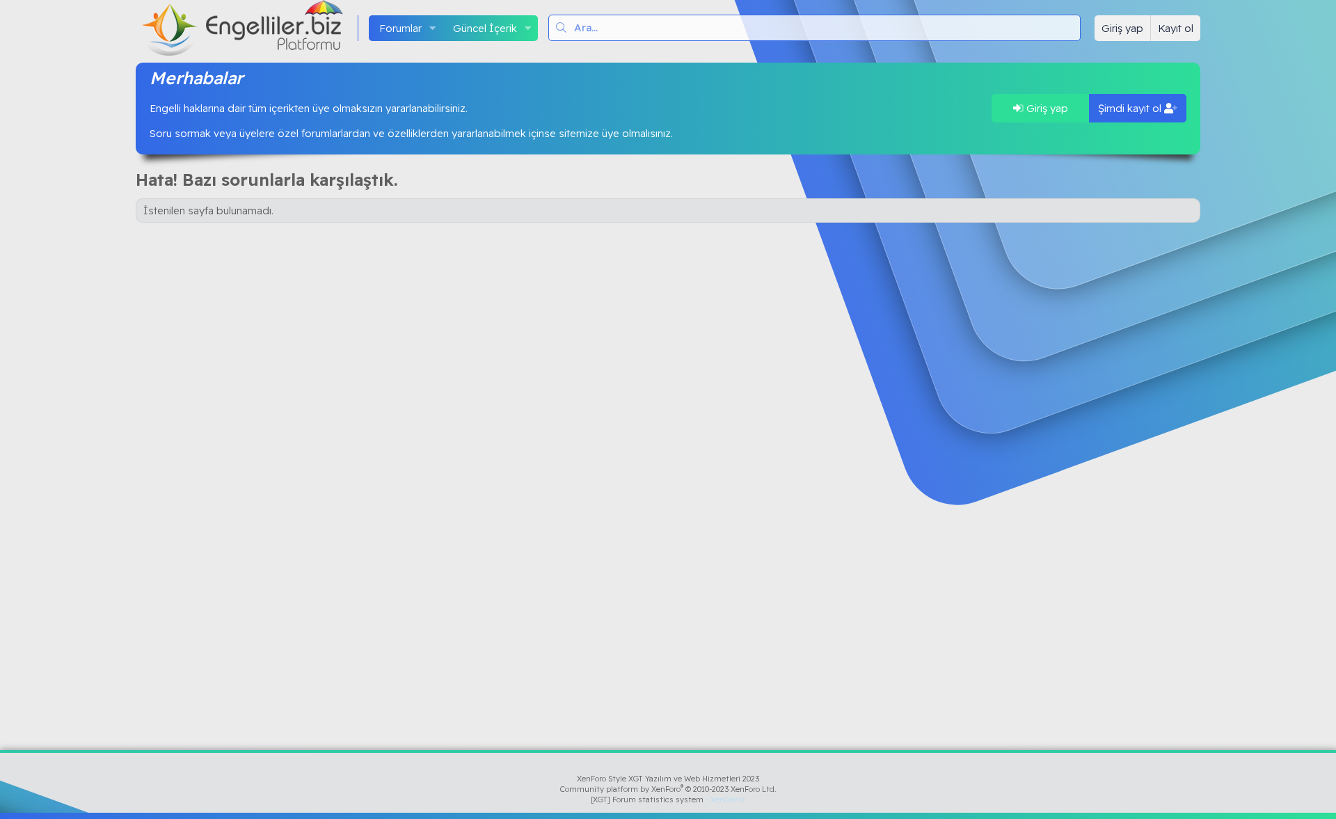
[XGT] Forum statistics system (668, 799)
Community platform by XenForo (668, 789)
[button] (433, 28)
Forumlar (400, 28)
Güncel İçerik (485, 28)
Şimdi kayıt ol (1131, 108)
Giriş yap (1046, 108)
